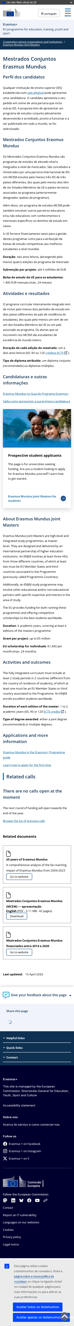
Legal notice (11, 1244)
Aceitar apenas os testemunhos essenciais (43, 1317)
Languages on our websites (21, 1222)
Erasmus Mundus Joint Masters (21, 44)
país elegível (35, 93)
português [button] (51, 13)
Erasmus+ (10, 1079)
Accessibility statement (19, 1105)
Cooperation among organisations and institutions (32, 41)
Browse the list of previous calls (24, 821)
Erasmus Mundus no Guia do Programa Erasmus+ (36, 394)
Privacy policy (12, 1237)
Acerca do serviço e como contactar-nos (31, 1124)
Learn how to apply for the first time (27, 765)
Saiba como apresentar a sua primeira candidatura (36, 401)
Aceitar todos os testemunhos (37, 1307)
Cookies (8, 1230)
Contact (8, 1208)
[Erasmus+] (11, 12)
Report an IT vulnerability (19, 1215)
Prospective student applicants (34, 455)
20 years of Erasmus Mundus (26, 859)
